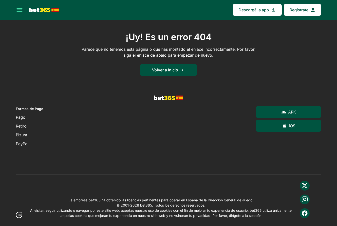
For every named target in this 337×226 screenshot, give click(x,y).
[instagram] (305, 199)
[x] (305, 186)
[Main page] (44, 10)
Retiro (21, 126)
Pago (20, 117)
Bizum (21, 134)
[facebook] (305, 213)
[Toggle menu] (19, 10)
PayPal (22, 143)
